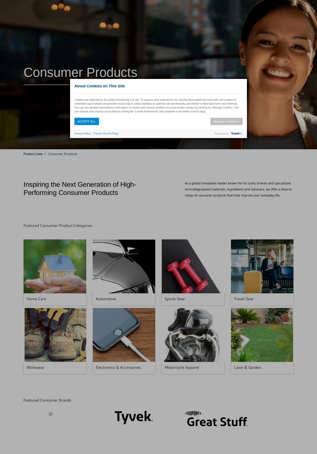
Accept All (87, 121)
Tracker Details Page (105, 133)
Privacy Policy (82, 133)
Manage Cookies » (226, 121)
